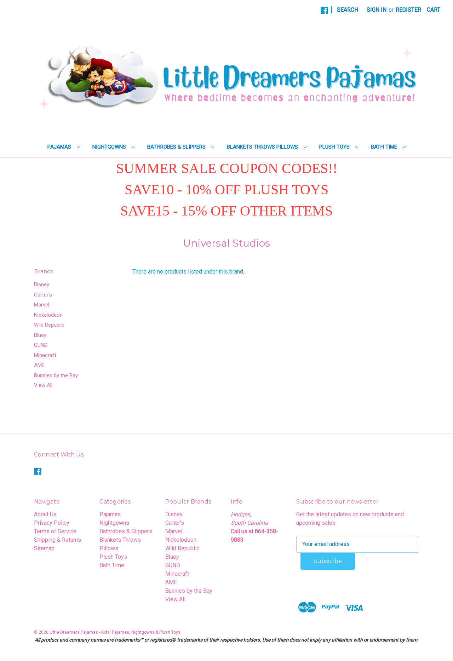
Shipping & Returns (57, 539)
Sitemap (44, 548)
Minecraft (45, 355)
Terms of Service (55, 531)
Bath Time (384, 147)
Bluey (40, 335)
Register (408, 9)
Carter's (43, 295)
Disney (41, 284)
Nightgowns (109, 147)
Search (347, 9)
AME (39, 365)
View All (43, 385)
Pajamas (60, 147)
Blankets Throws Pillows (263, 147)
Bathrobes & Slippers (177, 147)
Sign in (376, 9)
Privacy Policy (51, 522)
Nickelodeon (48, 315)
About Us (45, 514)
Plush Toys (335, 147)
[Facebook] (324, 10)
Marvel (41, 304)
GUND (40, 345)
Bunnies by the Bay (56, 375)
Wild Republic (49, 325)
